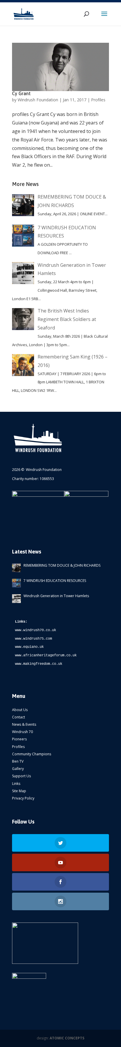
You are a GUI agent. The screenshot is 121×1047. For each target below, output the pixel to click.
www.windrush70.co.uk (35, 630)
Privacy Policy (23, 798)
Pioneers (19, 739)
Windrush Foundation (38, 100)
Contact (18, 717)
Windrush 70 (22, 731)
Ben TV (17, 761)
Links (16, 783)
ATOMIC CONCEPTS (67, 1038)
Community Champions (31, 753)
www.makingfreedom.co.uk (38, 664)
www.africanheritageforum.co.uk (46, 655)
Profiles (98, 100)
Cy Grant (21, 93)
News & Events (24, 724)
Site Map (19, 790)
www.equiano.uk (29, 647)
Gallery (18, 768)
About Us (20, 709)
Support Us (21, 775)
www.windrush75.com (33, 639)
